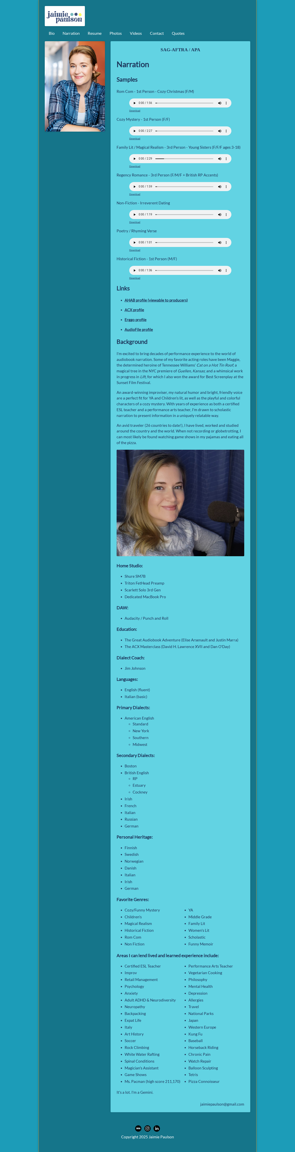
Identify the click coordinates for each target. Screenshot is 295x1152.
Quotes (178, 33)
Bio (52, 33)
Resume (95, 33)
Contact (157, 33)
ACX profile (134, 309)
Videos (136, 33)
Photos (116, 33)
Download (134, 110)
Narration (71, 33)
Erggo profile (135, 319)
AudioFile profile (139, 329)
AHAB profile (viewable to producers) (156, 300)
